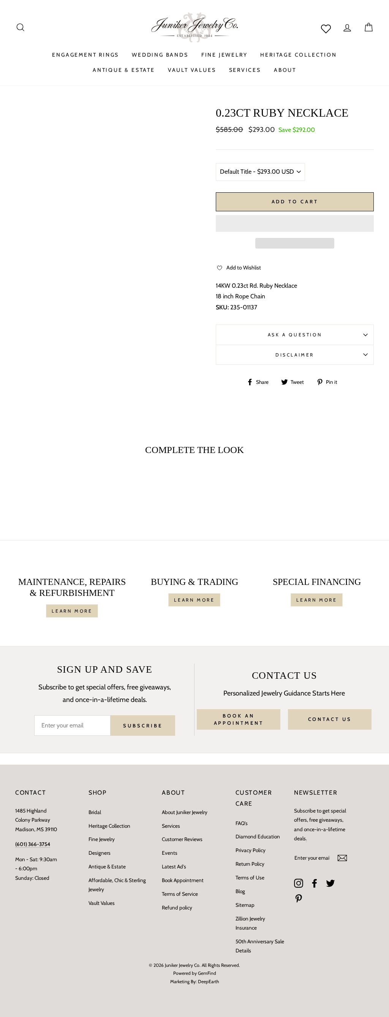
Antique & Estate (107, 866)
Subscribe (142, 725)
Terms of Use (250, 877)
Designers (100, 853)
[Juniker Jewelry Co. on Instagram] (298, 883)
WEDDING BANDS (160, 54)
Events (169, 853)
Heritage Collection (109, 826)
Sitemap (245, 905)
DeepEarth (208, 981)
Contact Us (330, 719)
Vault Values (102, 903)
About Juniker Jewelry (184, 812)
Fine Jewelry (102, 839)
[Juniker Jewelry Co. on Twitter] (330, 883)
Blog (240, 891)
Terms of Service (180, 894)
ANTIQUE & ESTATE (124, 70)
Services (171, 826)
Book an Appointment (239, 719)
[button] (295, 223)
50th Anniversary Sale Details (260, 946)
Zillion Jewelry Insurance (250, 923)
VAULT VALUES (192, 70)
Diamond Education (258, 836)
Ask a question (295, 334)
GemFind (207, 973)
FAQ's (242, 823)
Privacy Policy (251, 850)
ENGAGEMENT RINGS (85, 54)
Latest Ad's (174, 866)
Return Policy (250, 864)
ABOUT (285, 70)
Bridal (95, 812)
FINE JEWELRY (224, 54)
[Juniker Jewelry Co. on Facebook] (314, 883)
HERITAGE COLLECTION (298, 54)
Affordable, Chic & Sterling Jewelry (117, 884)
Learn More (72, 611)
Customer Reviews (182, 839)
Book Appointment (183, 880)
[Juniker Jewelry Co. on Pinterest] (298, 898)
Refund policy (177, 908)
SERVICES (245, 70)
